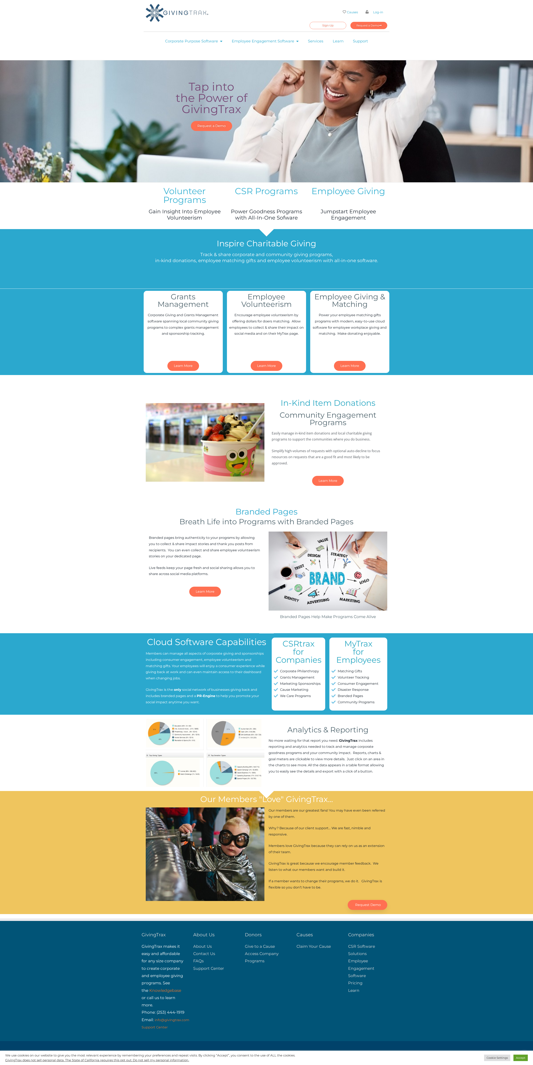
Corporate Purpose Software (191, 41)
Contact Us (204, 953)
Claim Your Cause (313, 946)
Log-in (378, 12)
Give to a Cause (260, 946)
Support (360, 41)
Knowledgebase (165, 990)
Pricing (355, 983)
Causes (352, 12)
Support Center (155, 1027)
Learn (338, 41)
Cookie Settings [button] (497, 1057)
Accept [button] (520, 1057)
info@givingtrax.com (172, 1020)
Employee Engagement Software (263, 41)
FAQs (198, 961)
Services (315, 41)
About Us (202, 946)
